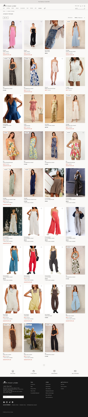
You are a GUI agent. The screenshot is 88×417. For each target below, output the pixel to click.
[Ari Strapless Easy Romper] (75, 145)
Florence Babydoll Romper (8, 162)
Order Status (48, 386)
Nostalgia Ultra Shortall (7, 125)
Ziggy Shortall (47, 51)
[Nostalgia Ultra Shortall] (12, 108)
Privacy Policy (33, 388)
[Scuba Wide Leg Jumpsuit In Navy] (33, 182)
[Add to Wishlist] (20, 21)
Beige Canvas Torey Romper (50, 88)
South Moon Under (9, 412)
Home (4, 11)
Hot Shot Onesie (27, 277)
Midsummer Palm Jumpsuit (50, 125)
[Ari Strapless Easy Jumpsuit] (12, 71)
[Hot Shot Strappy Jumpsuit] (75, 182)
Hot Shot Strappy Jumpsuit (70, 199)
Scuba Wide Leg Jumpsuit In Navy (30, 199)
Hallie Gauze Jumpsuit (7, 354)
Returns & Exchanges (50, 393)
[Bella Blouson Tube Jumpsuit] (75, 108)
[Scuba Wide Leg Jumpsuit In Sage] (12, 182)
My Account (48, 384)
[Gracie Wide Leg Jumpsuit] (75, 34)
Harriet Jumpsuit (6, 51)
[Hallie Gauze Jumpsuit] (75, 299)
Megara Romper (27, 125)
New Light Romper (69, 88)
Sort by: (76, 17)
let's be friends (54, 373)
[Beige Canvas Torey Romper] (54, 71)
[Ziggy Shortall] (54, 34)
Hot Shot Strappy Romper (49, 199)
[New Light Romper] (75, 71)
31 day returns (34, 373)
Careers (62, 388)
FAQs (32, 386)
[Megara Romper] (33, 108)
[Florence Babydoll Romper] (12, 145)
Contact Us (33, 384)
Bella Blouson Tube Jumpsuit (71, 125)
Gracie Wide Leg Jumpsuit (70, 51)
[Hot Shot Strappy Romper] (54, 182)
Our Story (62, 384)
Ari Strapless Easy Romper (70, 162)
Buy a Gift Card (49, 395)
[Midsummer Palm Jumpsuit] (54, 108)
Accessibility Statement (35, 393)
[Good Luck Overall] (54, 299)
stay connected (75, 373)
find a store (13, 373)
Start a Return (48, 388)
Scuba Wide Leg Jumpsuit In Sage (9, 199)
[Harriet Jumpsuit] (12, 34)
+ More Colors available (7, 202)
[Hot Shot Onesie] (33, 260)
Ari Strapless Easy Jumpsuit (7, 88)
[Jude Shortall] (12, 299)
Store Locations (64, 386)
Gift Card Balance (49, 397)
